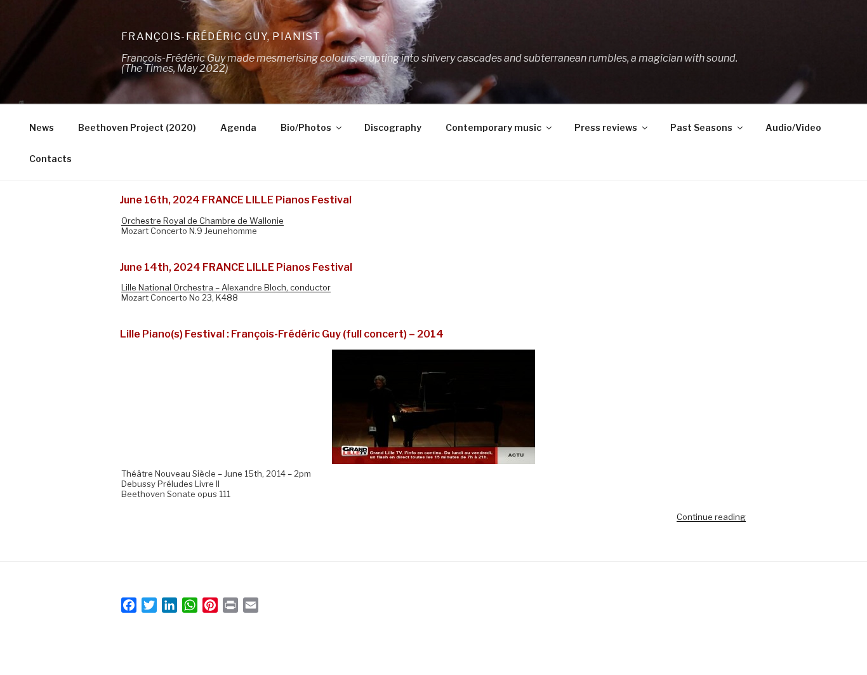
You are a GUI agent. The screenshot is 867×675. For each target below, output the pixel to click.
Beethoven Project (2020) (137, 127)
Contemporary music (493, 127)
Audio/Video (793, 127)
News (41, 127)
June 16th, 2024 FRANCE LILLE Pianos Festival (236, 200)
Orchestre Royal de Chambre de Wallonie (202, 220)
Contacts (50, 158)
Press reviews (605, 127)
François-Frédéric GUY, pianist (221, 37)
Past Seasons (701, 127)
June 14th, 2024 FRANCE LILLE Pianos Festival (236, 267)
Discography (392, 127)
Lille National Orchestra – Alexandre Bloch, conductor (226, 287)
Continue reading (711, 517)
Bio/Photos (306, 127)
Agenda (238, 127)
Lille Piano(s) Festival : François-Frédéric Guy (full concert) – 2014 (282, 334)
